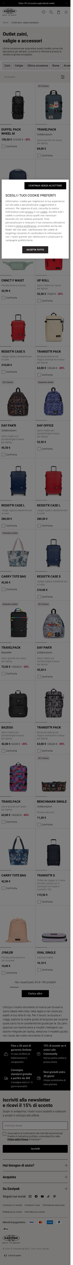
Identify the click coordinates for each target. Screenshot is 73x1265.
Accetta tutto (35, 249)
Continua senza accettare (45, 185)
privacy (29, 211)
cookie (43, 211)
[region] (35, 219)
